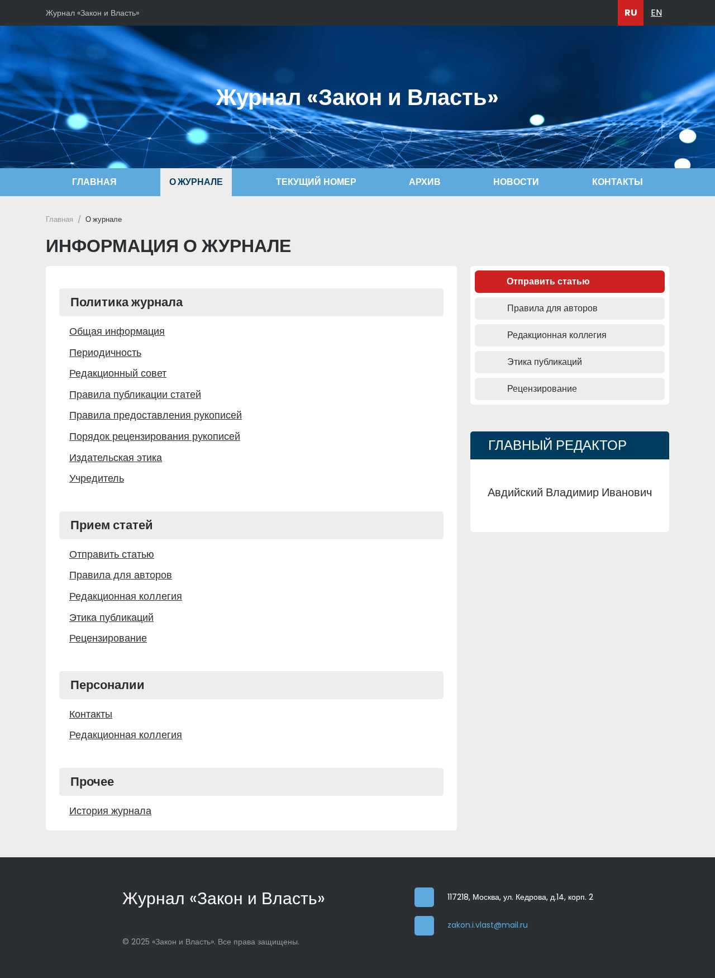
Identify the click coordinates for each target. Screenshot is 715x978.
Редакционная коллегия (125, 596)
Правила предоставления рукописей (155, 415)
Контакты (617, 181)
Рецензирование (108, 638)
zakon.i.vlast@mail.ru (487, 925)
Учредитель (96, 478)
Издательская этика (115, 458)
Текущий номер (316, 181)
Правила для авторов (120, 575)
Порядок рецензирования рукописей (154, 436)
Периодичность (105, 352)
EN (656, 12)
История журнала (110, 811)
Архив (425, 181)
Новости (516, 181)
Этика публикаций (111, 617)
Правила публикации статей (135, 394)
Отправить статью (111, 554)
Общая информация (117, 331)
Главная (94, 181)
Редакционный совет (117, 373)
